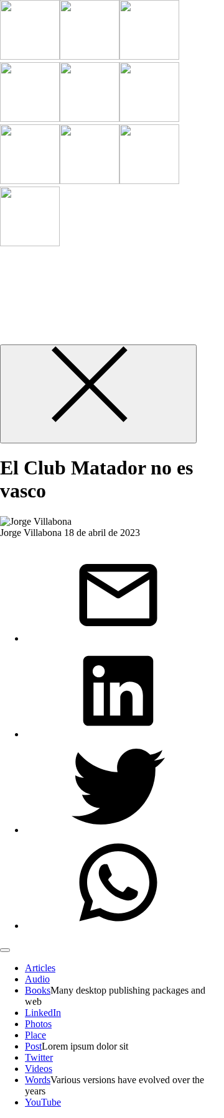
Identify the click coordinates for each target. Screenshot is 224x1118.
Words (37, 1079)
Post (33, 1046)
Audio (37, 979)
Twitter (39, 1057)
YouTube (43, 1102)
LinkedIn (43, 1012)
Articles (40, 968)
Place (35, 1035)
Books (37, 990)
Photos (38, 1024)
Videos (38, 1068)
